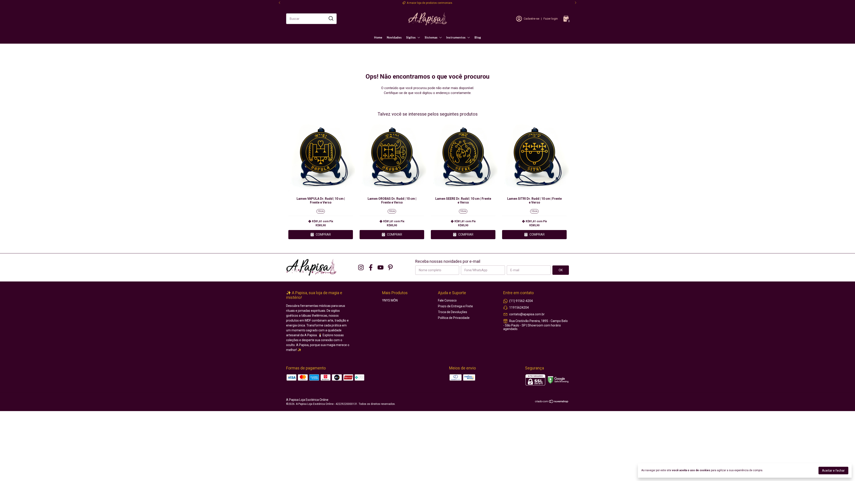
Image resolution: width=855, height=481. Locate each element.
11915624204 (519, 307)
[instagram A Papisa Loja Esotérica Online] (361, 267)
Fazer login (551, 18)
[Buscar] (330, 18)
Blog (477, 37)
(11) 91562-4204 (521, 301)
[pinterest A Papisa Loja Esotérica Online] (390, 267)
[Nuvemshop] (552, 402)
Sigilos (411, 37)
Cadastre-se (531, 18)
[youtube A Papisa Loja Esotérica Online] (380, 267)
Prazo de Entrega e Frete (455, 306)
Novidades (394, 37)
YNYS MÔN (390, 300)
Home (378, 37)
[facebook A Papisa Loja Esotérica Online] (371, 267)
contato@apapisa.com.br (527, 314)
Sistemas (431, 37)
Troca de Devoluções (452, 312)
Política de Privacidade (454, 318)
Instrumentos (456, 37)
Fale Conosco (447, 300)
